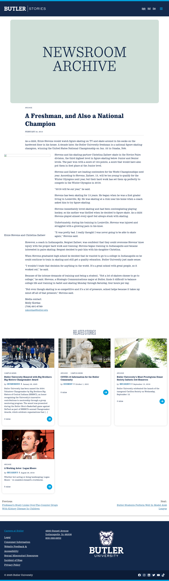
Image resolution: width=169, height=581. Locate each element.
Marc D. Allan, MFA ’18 (125, 384)
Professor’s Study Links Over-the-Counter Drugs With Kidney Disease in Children (30, 505)
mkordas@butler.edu (36, 310)
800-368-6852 (53, 538)
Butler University (68, 384)
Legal (7, 537)
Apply (143, 8)
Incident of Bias (13, 560)
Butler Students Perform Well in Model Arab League (142, 505)
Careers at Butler (14, 530)
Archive (28, 107)
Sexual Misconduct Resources (21, 555)
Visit (149, 8)
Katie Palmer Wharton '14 (13, 384)
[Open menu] (161, 8)
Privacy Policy (12, 564)
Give (154, 8)
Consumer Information (17, 542)
